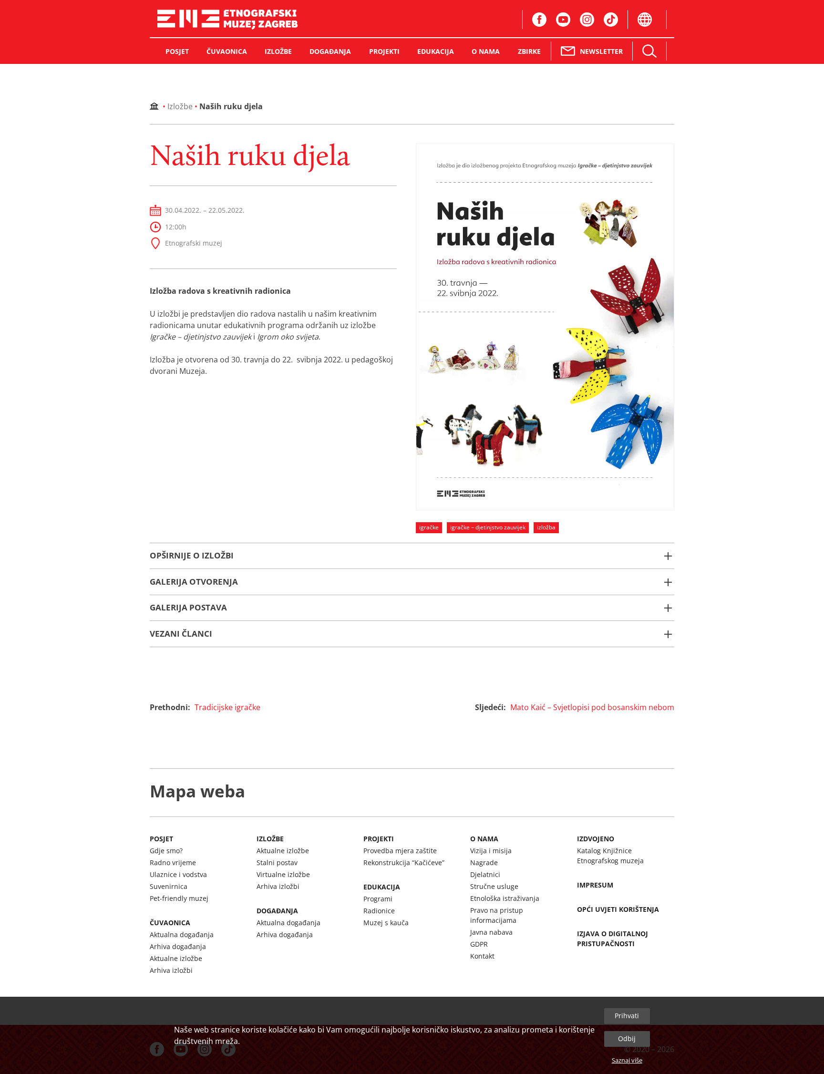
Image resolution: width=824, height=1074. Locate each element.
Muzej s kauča (386, 922)
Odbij (627, 1038)
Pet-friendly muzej (179, 898)
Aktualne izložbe (176, 958)
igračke (429, 527)
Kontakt (482, 955)
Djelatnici (485, 874)
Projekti (378, 838)
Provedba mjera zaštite (400, 850)
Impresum (595, 884)
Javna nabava (491, 932)
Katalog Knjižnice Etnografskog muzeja (610, 855)
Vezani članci (181, 633)
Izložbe (180, 106)
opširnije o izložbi (192, 555)
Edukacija (381, 886)
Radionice (379, 910)
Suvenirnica (168, 886)
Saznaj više (627, 1060)
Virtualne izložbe (283, 874)
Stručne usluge (494, 886)
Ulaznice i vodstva (178, 874)
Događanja (277, 910)
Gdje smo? (166, 850)
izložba (546, 527)
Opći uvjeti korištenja (618, 909)
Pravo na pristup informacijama (496, 915)
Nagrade (484, 862)
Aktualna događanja (182, 934)
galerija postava (188, 607)
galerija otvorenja (194, 581)
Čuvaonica (170, 922)
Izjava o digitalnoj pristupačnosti (612, 938)
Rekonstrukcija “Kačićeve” (403, 862)
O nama (484, 838)
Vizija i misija (491, 850)
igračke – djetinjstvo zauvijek (487, 527)
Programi (377, 898)
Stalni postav (277, 862)
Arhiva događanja (178, 946)
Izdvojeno (595, 838)
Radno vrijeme (173, 862)
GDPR (479, 944)
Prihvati (627, 1015)
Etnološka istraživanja (504, 898)
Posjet (161, 838)
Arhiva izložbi (171, 970)
